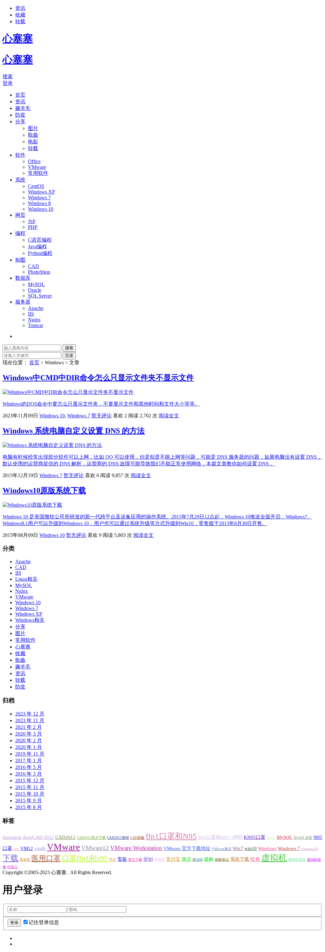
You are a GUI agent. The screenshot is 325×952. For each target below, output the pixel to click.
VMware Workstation (136, 848)
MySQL (36, 284)
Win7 (238, 848)
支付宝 (173, 859)
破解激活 (222, 859)
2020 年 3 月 (28, 733)
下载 (10, 857)
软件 (20, 155)
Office (34, 161)
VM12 (26, 848)
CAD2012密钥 (118, 837)
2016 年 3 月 (28, 774)
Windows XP (41, 192)
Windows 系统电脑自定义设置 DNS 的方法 (74, 431)
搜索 (8, 76)
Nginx (34, 319)
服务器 (22, 302)
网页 (20, 215)
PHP (32, 227)
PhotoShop (39, 272)
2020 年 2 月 (28, 740)
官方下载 (135, 859)
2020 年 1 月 (28, 747)
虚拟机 (274, 858)
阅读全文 (169, 415)
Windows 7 (39, 197)
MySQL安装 (303, 837)
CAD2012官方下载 (91, 837)
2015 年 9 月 (28, 800)
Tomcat (35, 325)
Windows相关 (29, 620)
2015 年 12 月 (29, 780)
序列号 (159, 859)
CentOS (36, 186)
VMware (37, 167)
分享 (20, 121)
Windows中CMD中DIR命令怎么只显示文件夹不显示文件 (98, 377)
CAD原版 (137, 837)
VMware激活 (221, 849)
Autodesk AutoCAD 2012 (28, 837)
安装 (122, 859)
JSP (32, 221)
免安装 (25, 859)
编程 (20, 233)
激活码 (197, 859)
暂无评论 (101, 415)
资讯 (20, 8)
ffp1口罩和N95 (171, 836)
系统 (20, 179)
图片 (33, 128)
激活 (186, 859)
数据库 (22, 278)
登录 (8, 83)
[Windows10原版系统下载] (32, 505)
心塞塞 (22, 646)
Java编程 (37, 246)
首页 (20, 95)
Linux (271, 837)
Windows (267, 848)
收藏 (20, 14)
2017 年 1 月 (28, 760)
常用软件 (38, 173)
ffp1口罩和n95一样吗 (220, 837)
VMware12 (95, 848)
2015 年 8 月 (28, 807)
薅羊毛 (22, 108)
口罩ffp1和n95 (85, 858)
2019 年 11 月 (29, 754)
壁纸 (112, 859)
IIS (31, 314)
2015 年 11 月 (29, 787)
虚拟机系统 (297, 859)
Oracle (34, 290)
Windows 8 (39, 203)
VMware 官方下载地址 (186, 848)
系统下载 (239, 859)
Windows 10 (40, 209)
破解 (209, 859)
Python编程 (40, 253)
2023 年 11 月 (29, 720)
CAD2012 (65, 837)
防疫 (20, 115)
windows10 (309, 849)
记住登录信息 (44, 922)
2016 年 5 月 (28, 767)
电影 (33, 141)
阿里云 (12, 867)
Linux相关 (26, 579)
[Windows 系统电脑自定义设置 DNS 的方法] (52, 445)
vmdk (40, 848)
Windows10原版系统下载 (44, 490)
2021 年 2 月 (28, 727)
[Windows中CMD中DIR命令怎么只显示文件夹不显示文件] (68, 392)
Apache (35, 308)
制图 (20, 260)
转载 (20, 21)
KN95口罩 (254, 837)
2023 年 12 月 (29, 713)
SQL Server (40, 295)
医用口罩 (46, 858)
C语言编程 (40, 240)
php (16, 849)
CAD (33, 266)
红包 (255, 859)
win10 (250, 848)
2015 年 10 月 (29, 794)
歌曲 (33, 135)
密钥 (148, 859)
